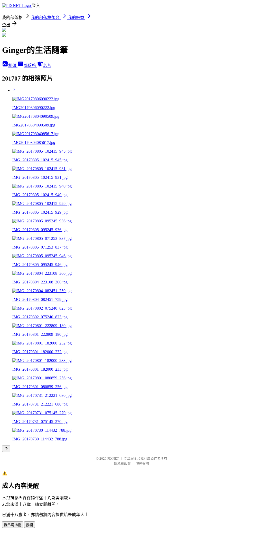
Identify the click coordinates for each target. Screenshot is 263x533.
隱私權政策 (122, 464)
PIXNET (113, 458)
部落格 (30, 65)
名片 (47, 65)
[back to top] (6, 449)
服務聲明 (142, 464)
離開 (29, 525)
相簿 (12, 65)
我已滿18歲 (12, 525)
